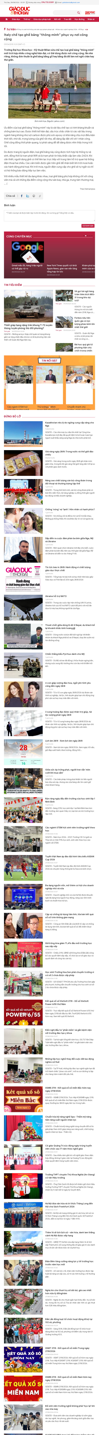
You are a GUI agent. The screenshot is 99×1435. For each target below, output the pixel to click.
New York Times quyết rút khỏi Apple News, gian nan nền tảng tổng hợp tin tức (32, 268)
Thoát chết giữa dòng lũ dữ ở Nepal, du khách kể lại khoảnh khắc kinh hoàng (70, 627)
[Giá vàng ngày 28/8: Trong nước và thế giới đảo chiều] (23, 463)
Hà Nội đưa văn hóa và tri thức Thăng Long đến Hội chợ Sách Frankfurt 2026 (69, 1205)
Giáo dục (16, 19)
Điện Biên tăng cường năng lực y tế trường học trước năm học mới (69, 1263)
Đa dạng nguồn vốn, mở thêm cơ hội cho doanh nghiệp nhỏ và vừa (69, 887)
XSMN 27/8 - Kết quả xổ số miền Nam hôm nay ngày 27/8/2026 (68, 1379)
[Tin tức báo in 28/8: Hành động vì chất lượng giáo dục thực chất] (23, 579)
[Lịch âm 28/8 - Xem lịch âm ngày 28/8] (23, 752)
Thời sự (26, 19)
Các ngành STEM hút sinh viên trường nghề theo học (70, 829)
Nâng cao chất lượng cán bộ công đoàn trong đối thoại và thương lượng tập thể (68, 482)
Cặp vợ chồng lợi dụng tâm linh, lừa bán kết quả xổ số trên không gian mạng (69, 916)
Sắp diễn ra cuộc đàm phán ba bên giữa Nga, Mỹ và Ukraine (69, 540)
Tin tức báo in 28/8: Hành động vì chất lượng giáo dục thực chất (67, 569)
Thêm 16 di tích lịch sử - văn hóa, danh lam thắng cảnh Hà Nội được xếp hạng (70, 1234)
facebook (21, 196)
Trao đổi (67, 19)
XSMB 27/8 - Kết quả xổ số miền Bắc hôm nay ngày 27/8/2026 (68, 1089)
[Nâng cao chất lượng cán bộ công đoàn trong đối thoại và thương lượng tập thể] (23, 492)
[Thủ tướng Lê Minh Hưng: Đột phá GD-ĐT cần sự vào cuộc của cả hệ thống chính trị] (19, 385)
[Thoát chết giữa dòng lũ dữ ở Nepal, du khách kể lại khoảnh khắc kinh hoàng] (23, 636)
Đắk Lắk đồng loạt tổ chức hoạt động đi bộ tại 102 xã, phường (68, 1321)
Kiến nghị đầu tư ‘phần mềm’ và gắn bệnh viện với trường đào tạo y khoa (68, 1031)
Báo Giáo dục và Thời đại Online (19, 10)
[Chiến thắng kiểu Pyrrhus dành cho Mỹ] (23, 665)
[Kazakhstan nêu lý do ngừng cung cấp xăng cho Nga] (23, 434)
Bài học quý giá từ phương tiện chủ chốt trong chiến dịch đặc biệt (84, 349)
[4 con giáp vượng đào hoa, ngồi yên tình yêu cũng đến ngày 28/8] (23, 694)
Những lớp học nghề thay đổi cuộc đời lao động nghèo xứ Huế (69, 1060)
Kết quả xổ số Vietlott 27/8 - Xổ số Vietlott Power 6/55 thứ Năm (67, 1003)
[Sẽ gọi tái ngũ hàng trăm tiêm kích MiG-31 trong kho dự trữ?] (64, 295)
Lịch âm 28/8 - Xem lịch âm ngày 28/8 (63, 741)
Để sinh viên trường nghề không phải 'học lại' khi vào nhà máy (70, 1407)
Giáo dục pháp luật (42, 19)
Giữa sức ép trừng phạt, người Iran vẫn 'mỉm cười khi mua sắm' (67, 771)
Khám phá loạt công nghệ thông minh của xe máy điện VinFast (68, 267)
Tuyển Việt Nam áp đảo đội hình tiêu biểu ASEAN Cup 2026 (69, 858)
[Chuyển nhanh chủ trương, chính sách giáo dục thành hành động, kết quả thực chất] (49, 385)
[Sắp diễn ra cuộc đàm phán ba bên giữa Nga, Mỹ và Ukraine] (23, 550)
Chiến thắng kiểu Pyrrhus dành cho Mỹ (65, 654)
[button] (83, 235)
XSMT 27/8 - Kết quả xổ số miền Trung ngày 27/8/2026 (67, 1350)
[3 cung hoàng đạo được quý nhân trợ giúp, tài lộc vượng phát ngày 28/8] (23, 723)
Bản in (33, 196)
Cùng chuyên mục (19, 236)
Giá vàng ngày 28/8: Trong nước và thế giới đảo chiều (69, 453)
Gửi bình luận (87, 226)
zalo (27, 196)
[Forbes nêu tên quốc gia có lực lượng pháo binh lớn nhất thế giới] (64, 322)
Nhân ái (91, 19)
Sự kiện (11, 29)
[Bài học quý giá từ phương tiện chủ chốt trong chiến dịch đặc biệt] (64, 349)
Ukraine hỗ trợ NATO (56, 596)
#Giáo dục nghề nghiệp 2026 (27, 29)
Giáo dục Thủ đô (90, 12)
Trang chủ (6, 19)
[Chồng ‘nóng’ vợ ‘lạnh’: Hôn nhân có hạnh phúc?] (23, 521)
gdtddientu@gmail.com (71, 2)
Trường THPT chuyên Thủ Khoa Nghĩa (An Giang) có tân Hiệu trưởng (70, 1176)
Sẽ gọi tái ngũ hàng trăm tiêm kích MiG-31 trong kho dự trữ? (85, 296)
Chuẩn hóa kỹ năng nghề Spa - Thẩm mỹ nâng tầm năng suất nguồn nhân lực (68, 1118)
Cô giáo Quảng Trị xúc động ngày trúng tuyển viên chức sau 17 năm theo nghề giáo (68, 1147)
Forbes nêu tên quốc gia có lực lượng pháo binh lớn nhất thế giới (85, 323)
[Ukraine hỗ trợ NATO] (23, 607)
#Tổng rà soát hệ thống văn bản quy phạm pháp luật (58, 29)
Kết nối (57, 19)
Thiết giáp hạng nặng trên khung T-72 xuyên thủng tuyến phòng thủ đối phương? (28, 327)
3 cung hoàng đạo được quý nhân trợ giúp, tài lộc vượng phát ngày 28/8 (68, 713)
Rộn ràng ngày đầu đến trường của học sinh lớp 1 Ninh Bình (70, 800)
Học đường (79, 19)
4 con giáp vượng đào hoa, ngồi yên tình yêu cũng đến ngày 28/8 (68, 684)
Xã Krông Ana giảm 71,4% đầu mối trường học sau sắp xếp (68, 945)
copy (40, 196)
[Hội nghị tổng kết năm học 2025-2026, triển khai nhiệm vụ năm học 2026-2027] (79, 385)
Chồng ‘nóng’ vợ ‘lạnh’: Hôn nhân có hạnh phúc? (70, 509)
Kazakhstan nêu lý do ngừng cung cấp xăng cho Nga (69, 424)
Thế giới (7, 331)
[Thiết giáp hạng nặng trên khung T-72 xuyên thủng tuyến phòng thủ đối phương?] (28, 306)
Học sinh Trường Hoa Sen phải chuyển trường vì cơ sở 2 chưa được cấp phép (69, 974)
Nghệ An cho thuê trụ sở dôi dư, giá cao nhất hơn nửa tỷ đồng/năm (68, 1292)
